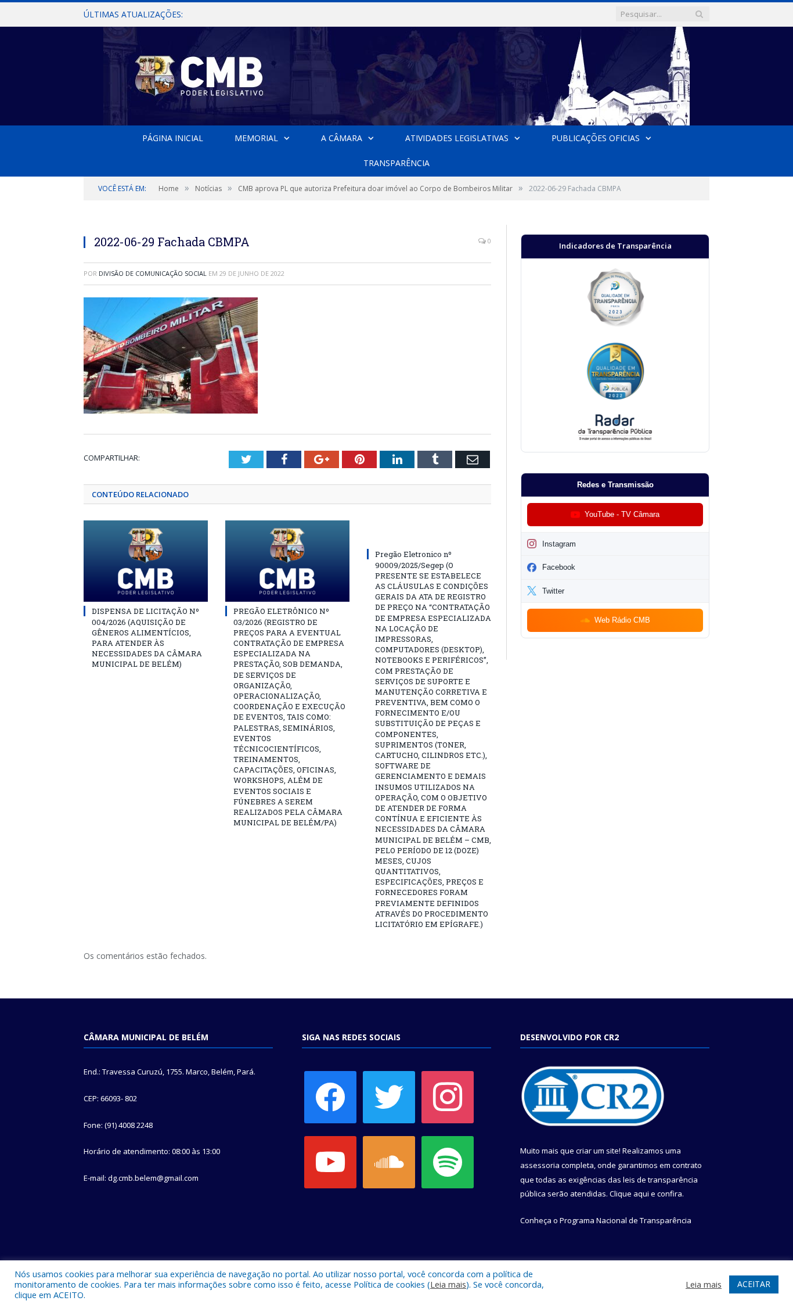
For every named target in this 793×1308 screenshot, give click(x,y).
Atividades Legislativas (457, 137)
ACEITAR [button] (753, 1283)
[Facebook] (330, 1096)
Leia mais (448, 1284)
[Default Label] (330, 1161)
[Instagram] (447, 1096)
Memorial (256, 137)
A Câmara (341, 137)
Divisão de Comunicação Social (153, 273)
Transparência (396, 162)
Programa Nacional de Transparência (625, 1220)
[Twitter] (389, 1096)
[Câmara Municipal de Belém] (396, 73)
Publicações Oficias (596, 137)
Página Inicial (172, 137)
